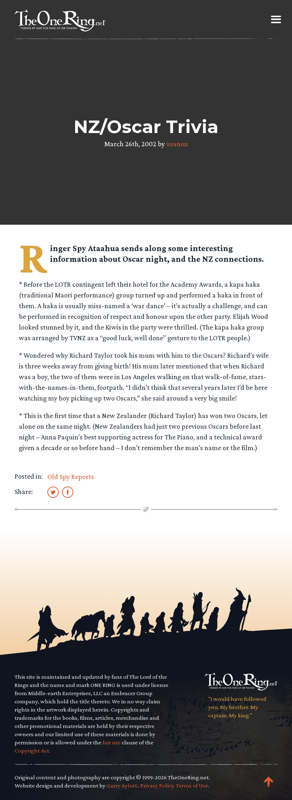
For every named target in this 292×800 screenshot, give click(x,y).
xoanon (177, 144)
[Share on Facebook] (67, 491)
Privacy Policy (157, 785)
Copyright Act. (32, 750)
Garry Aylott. (122, 785)
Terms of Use (192, 785)
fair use (112, 742)
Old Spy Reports (70, 476)
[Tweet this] (53, 491)
